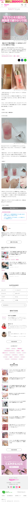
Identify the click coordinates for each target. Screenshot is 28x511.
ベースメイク (18, 290)
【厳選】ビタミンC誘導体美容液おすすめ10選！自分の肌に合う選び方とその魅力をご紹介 (14, 215)
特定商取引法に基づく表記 (13, 484)
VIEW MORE (14, 341)
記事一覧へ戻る (14, 242)
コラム (2, 300)
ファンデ (7, 359)
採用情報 (24, 495)
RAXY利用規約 (9, 482)
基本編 (18, 350)
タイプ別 (20, 359)
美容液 (18, 56)
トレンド (12, 259)
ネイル (16, 296)
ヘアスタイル (7, 354)
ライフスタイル (14, 359)
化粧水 (11, 356)
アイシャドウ (12, 352)
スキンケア (8, 54)
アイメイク (3, 293)
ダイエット (16, 356)
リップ (24, 352)
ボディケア (17, 293)
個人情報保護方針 (10, 495)
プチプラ (21, 354)
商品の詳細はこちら (14, 208)
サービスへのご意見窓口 (16, 482)
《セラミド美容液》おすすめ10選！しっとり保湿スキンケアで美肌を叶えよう (14, 218)
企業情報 (3, 495)
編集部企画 (19, 348)
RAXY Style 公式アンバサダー (7, 56)
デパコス (22, 356)
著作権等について (18, 495)
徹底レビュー (7, 259)
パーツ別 (5, 356)
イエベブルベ (15, 354)
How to (3, 270)
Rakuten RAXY (7, 5)
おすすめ (13, 348)
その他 (16, 300)
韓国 (14, 56)
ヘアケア (3, 296)
